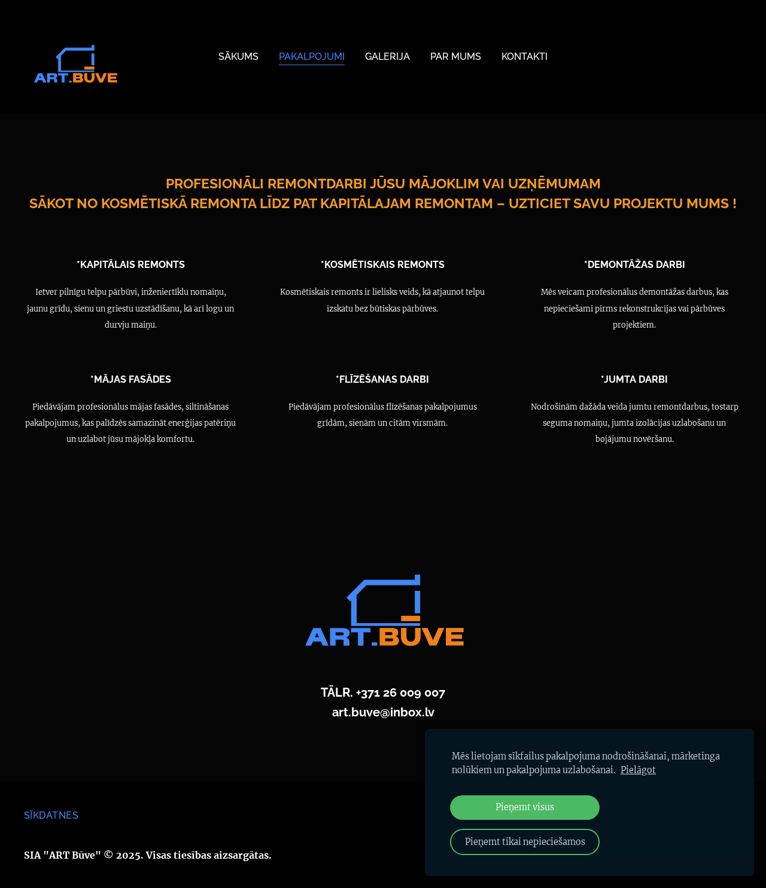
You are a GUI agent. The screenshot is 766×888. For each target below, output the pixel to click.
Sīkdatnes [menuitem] (51, 815)
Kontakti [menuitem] (524, 56)
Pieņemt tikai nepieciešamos (525, 842)
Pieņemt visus (525, 807)
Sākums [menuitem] (238, 56)
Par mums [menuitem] (455, 56)
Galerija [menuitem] (387, 56)
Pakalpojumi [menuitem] (312, 56)
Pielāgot (638, 770)
